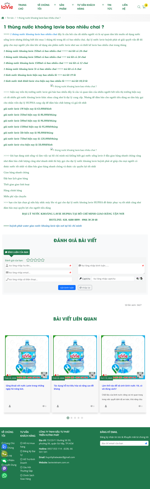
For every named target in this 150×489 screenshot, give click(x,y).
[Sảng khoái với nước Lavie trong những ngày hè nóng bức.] (27, 357)
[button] (139, 7)
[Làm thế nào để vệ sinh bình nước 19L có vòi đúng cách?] (123, 357)
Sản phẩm (62, 6)
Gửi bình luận (67, 287)
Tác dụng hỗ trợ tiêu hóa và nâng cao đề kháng (74, 387)
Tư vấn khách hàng (86, 6)
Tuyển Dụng (10, 464)
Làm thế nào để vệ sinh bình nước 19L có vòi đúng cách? (122, 387)
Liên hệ (125, 6)
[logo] (7, 12)
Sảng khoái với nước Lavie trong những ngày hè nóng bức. (25, 387)
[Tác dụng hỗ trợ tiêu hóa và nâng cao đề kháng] (75, 357)
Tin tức (109, 6)
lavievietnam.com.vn (58, 462)
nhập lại (86, 287)
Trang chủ (22, 6)
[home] (2, 17)
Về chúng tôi (44, 6)
